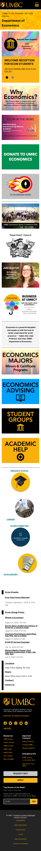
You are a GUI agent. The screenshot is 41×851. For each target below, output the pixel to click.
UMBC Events (8, 746)
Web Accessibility (20, 839)
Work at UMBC (8, 759)
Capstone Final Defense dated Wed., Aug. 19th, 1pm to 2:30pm (21, 635)
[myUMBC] (7, 728)
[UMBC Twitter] (10, 723)
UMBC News (7, 752)
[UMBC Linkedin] (26, 723)
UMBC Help (7, 749)
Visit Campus (8, 756)
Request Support (28, 748)
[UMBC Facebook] (5, 723)
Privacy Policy (20, 830)
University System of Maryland (24, 815)
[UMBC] (11, 4)
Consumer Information (20, 843)
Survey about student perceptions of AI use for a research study (21, 627)
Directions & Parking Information (16, 716)
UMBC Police (27, 757)
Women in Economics (14, 618)
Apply (20, 780)
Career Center (8, 742)
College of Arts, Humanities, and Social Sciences (17, 14)
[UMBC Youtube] (21, 723)
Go (34, 801)
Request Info (20, 773)
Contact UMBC (27, 745)
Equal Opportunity (21, 825)
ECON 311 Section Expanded (17, 642)
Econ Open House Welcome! (17, 597)
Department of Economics (13, 23)
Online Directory (28, 741)
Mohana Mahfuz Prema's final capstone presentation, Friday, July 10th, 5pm (20, 652)
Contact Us (9, 685)
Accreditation (20, 820)
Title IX (20, 834)
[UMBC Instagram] (15, 723)
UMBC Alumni (8, 739)
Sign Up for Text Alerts (28, 765)
